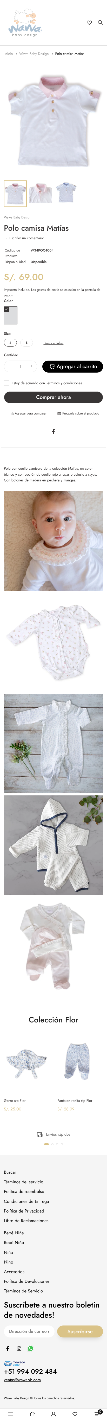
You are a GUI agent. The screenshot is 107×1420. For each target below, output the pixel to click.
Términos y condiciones (64, 383)
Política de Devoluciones (27, 1281)
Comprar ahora (53, 397)
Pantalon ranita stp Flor (74, 1100)
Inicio (9, 53)
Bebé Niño (14, 1243)
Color (8, 301)
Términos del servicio (23, 1182)
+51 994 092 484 (30, 1371)
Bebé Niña (14, 1233)
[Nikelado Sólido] (10, 315)
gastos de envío (48, 289)
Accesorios (14, 1272)
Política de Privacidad (24, 1211)
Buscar (10, 1172)
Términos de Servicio (23, 1291)
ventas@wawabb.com (22, 1380)
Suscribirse (80, 1331)
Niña (8, 1252)
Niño (8, 1262)
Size (7, 333)
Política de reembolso (24, 1192)
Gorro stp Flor (15, 1100)
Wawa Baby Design (34, 53)
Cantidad (11, 355)
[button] (46, 1144)
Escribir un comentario (26, 238)
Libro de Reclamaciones (26, 1221)
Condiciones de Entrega (26, 1201)
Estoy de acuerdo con (47, 383)
